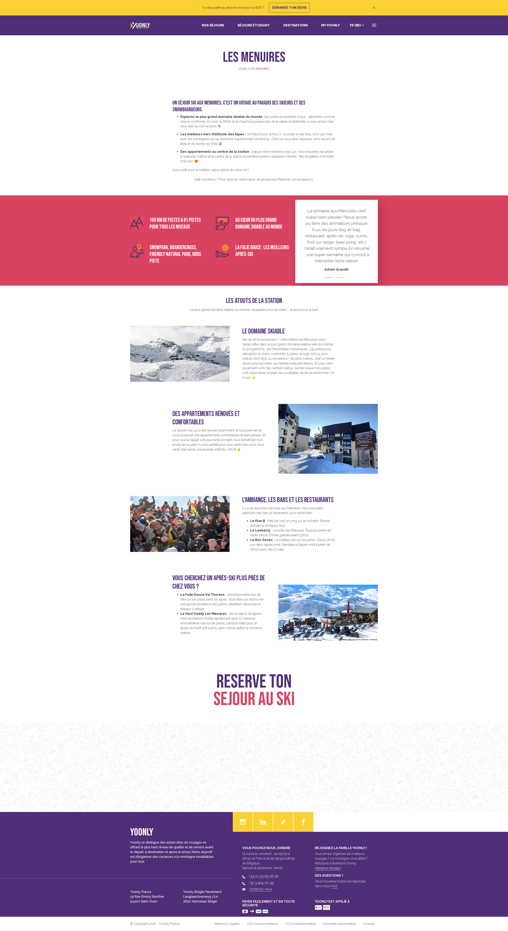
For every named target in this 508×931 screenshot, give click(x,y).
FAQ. (334, 886)
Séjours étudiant (254, 25)
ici (311, 179)
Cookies (369, 924)
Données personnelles (339, 924)
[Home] (140, 25)
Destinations (295, 25)
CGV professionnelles (300, 924)
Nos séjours (213, 25)
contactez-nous (260, 889)
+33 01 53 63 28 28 (263, 876)
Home (243, 68)
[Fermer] (374, 8)
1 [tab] (328, 278)
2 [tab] (340, 278)
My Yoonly (330, 25)
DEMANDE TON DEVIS (289, 8)
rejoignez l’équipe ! (328, 868)
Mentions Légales (227, 924)
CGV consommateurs (262, 924)
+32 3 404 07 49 (261, 883)
